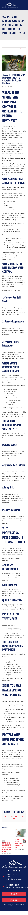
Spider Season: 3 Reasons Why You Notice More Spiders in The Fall (20, 843)
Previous (23, 49)
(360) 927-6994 (12, 884)
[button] (3, 841)
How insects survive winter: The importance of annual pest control (7, 847)
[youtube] (16, 870)
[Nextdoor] (8, 870)
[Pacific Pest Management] (14, 860)
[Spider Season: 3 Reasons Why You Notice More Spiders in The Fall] (20, 833)
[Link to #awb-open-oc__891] (23, 5)
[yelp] (19, 870)
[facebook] (11, 870)
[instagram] (14, 870)
